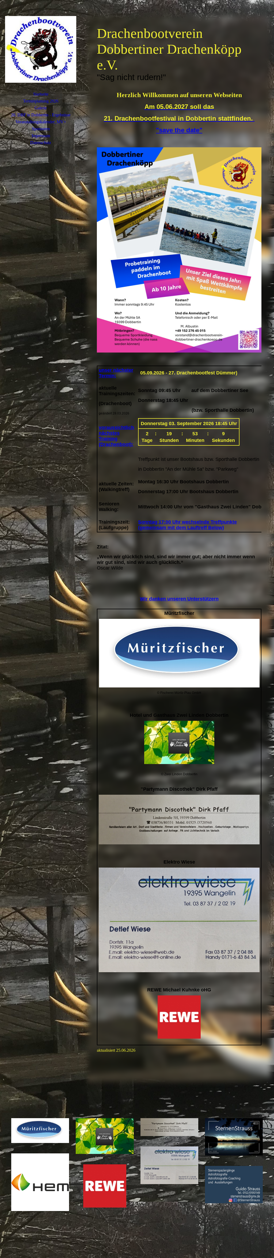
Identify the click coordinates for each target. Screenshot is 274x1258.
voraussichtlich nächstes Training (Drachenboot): (116, 436)
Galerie (41, 108)
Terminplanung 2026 (40, 101)
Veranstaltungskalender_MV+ (41, 122)
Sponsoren (41, 128)
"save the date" (179, 130)
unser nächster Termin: (116, 372)
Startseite (40, 94)
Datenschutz (40, 142)
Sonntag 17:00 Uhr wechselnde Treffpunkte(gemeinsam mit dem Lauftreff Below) (187, 524)
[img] (40, 49)
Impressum (41, 135)
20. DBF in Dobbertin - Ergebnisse (40, 115)
